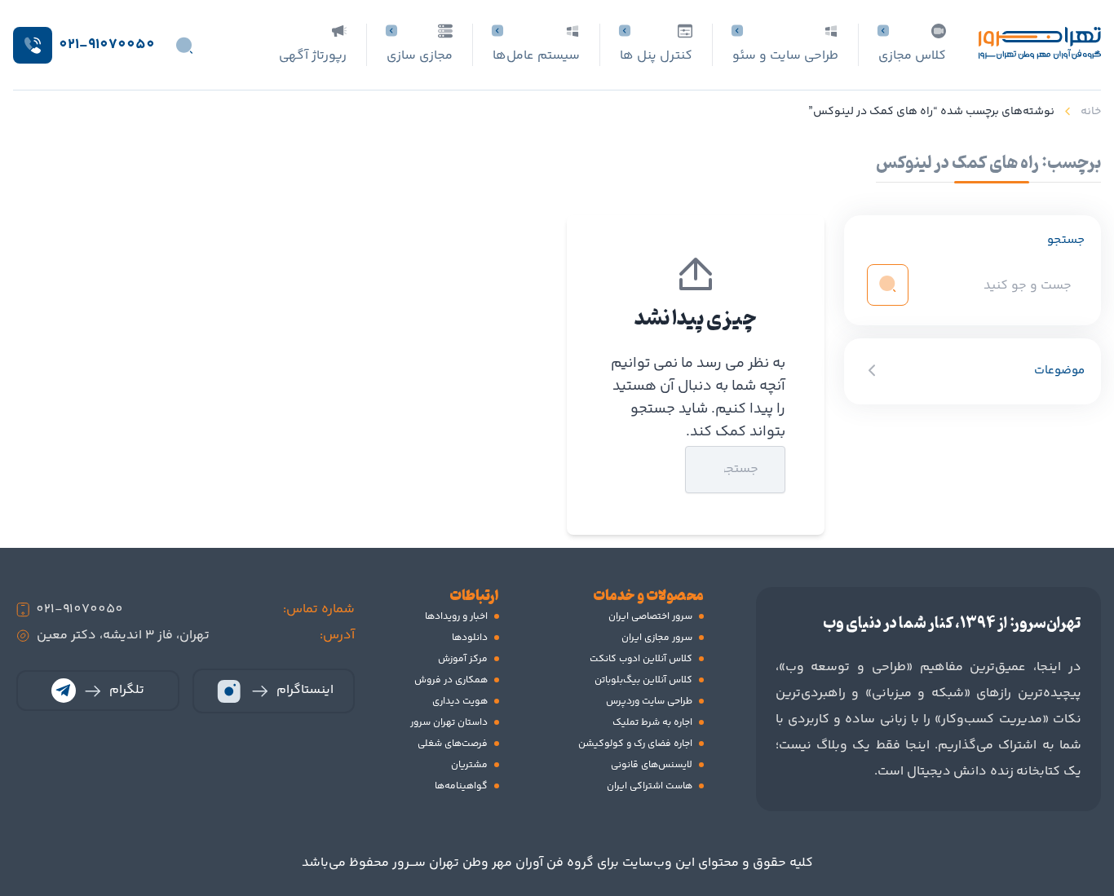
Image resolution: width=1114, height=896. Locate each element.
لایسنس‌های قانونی (651, 765)
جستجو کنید (645, 469)
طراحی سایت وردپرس (649, 701)
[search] (887, 284)
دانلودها (470, 638)
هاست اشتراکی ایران (649, 786)
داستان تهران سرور (449, 722)
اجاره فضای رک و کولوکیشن (635, 744)
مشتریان (469, 765)
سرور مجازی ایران (656, 638)
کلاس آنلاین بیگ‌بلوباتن (643, 680)
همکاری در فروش (451, 680)
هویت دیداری (460, 701)
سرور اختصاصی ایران (650, 617)
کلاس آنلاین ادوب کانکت (641, 659)
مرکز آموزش (463, 659)
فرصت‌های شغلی (453, 744)
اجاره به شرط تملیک (652, 722)
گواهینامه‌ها (461, 786)
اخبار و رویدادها (456, 617)
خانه (1091, 112)
